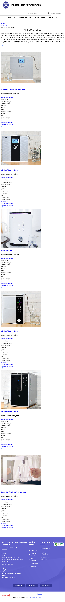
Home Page (11, 18)
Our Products (40, 18)
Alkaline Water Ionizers (9, 170)
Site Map (33, 566)
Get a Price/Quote (7, 97)
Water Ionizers (6, 251)
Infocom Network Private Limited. (35, 597)
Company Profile (25, 18)
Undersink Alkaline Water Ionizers (13, 492)
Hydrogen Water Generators (46, 554)
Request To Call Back (7, 125)
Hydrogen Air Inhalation (45, 558)
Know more (4, 121)
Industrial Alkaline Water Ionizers (13, 90)
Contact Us (53, 18)
